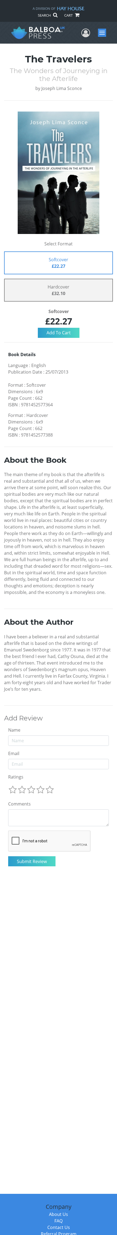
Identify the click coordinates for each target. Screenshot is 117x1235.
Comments (19, 804)
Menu (103, 32)
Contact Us (58, 1227)
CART (68, 15)
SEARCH (45, 15)
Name (14, 730)
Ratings (15, 777)
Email (13, 753)
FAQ (58, 1221)
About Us (58, 1214)
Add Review (23, 718)
